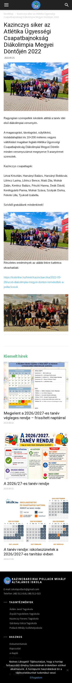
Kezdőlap (8, 13)
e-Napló (14, 653)
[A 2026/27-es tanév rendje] (36, 455)
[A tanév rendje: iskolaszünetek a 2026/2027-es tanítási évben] (36, 521)
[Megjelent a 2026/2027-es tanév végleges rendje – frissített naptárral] (36, 385)
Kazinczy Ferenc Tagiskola (24, 618)
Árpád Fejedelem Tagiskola (25, 613)
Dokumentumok (18, 644)
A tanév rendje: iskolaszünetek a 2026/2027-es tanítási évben (31, 551)
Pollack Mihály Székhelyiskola (26, 627)
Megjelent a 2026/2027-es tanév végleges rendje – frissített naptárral (35, 415)
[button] (67, 5)
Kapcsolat (15, 648)
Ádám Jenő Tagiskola (21, 609)
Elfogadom (36, 677)
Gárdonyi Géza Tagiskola (23, 623)
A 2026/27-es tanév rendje (26, 483)
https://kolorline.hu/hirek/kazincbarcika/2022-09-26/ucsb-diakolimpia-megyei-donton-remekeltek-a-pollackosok (34, 282)
